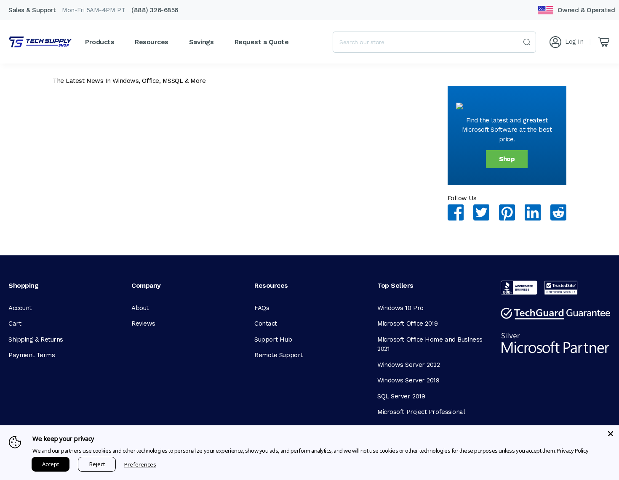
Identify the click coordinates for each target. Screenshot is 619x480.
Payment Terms (31, 355)
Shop (507, 159)
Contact (265, 323)
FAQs (261, 308)
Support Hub (273, 339)
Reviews (143, 323)
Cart (14, 323)
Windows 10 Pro (400, 308)
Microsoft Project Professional (421, 412)
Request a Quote (262, 42)
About (140, 308)
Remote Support (278, 355)
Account (20, 308)
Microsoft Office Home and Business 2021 (430, 344)
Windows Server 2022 (408, 365)
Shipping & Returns (35, 339)
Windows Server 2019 (408, 380)
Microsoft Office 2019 (407, 323)
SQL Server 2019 (401, 396)
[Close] (610, 434)
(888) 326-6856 (154, 10)
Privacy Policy (572, 450)
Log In (574, 41)
